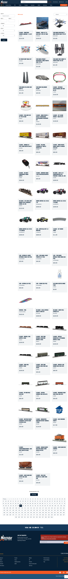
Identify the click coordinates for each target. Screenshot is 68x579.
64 (30, 503)
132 (25, 510)
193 (31, 517)
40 (35, 501)
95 (42, 505)
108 (16, 508)
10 (25, 499)
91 (32, 505)
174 (25, 514)
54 (5, 503)
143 (58, 510)
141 (52, 510)
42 (40, 501)
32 (15, 501)
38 (30, 501)
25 (62, 499)
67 (37, 503)
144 (61, 510)
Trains (16, 559)
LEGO (16, 563)
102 (61, 505)
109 (19, 508)
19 (47, 499)
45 (47, 501)
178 (37, 514)
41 (37, 501)
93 (37, 505)
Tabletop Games (17, 561)
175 (28, 514)
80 (6, 505)
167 (4, 514)
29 (8, 501)
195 (37, 517)
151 (19, 512)
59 (18, 503)
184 (55, 514)
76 (59, 503)
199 (48, 517)
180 (43, 514)
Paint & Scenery (46, 557)
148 (10, 512)
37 (27, 501)
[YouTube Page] (67, 572)
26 (64, 499)
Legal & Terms (65, 559)
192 (28, 517)
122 (58, 508)
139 (46, 510)
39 (32, 501)
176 (31, 514)
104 (4, 508)
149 (13, 512)
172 (19, 514)
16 (40, 499)
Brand (2, 28)
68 (40, 503)
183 (52, 514)
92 (35, 505)
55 (8, 503)
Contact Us (66, 561)
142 (55, 510)
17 (42, 499)
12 (30, 499)
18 (45, 499)
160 (46, 512)
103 (64, 505)
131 (22, 510)
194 (34, 517)
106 (10, 508)
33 (18, 501)
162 (52, 512)
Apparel (1, 557)
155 (31, 512)
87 (23, 505)
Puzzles (16, 557)
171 (16, 514)
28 (5, 501)
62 (25, 503)
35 (22, 501)
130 (19, 510)
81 (8, 505)
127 (10, 510)
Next (52, 517)
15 (37, 499)
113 (31, 508)
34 (20, 501)
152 (22, 512)
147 (7, 512)
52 (64, 501)
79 (3, 505)
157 (37, 512)
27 (3, 501)
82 (10, 505)
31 (13, 501)
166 (63, 512)
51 (62, 501)
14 (35, 499)
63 (27, 503)
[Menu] (2, 5)
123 (61, 508)
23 (57, 499)
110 (22, 508)
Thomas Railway (46, 559)
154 (28, 512)
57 (13, 503)
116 (40, 508)
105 (7, 508)
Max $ (10, 18)
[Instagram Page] (63, 572)
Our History (66, 557)
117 (43, 508)
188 (16, 517)
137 (40, 510)
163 (55, 512)
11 (27, 499)
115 (37, 508)
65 (32, 503)
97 (47, 505)
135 (34, 510)
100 (55, 505)
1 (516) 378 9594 (64, 553)
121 (55, 508)
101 (58, 505)
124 (63, 508)
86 (20, 505)
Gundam (1, 563)
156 (34, 512)
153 (25, 512)
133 (28, 510)
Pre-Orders (2, 565)
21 (52, 499)
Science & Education (33, 563)
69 (42, 503)
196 (40, 517)
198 (45, 517)
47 (52, 501)
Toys (44, 561)
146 (4, 512)
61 (22, 503)
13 (32, 499)
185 (58, 514)
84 (15, 505)
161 (49, 512)
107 (13, 508)
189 (19, 517)
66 (35, 503)
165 (61, 512)
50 (59, 501)
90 (30, 505)
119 (49, 508)
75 (57, 503)
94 (40, 505)
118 (46, 508)
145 (63, 510)
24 (59, 499)
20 (49, 499)
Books (1, 559)
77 (62, 503)
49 (57, 501)
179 (40, 514)
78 (64, 503)
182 (49, 514)
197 (43, 517)
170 (13, 514)
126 (7, 510)
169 (10, 514)
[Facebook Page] (60, 572)
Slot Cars (30, 565)
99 (52, 505)
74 (54, 503)
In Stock (2, 33)
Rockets (30, 561)
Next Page (34, 494)
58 (15, 503)
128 (13, 510)
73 (52, 503)
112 (28, 508)
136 (37, 510)
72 (49, 503)
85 (18, 505)
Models (30, 557)
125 (4, 510)
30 (10, 501)
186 (61, 514)
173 (22, 514)
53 (3, 503)
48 (54, 501)
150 (16, 512)
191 (25, 517)
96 (45, 505)
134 (31, 510)
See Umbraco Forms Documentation (48, 538)
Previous (4, 499)
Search (2, 13)
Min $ (2, 18)
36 (25, 501)
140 (49, 510)
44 (44, 501)
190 (22, 517)
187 (63, 514)
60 (20, 503)
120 (52, 508)
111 (25, 508)
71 (47, 503)
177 (34, 514)
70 (44, 503)
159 (43, 512)
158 (40, 512)
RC (29, 559)
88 (25, 505)
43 (42, 501)
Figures (1, 561)
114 (34, 508)
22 (54, 499)
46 (49, 501)
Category (2, 23)
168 (7, 514)
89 (28, 505)
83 (13, 505)
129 (16, 510)
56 (10, 503)
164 (58, 512)
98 (50, 505)
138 (43, 510)
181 (46, 514)
